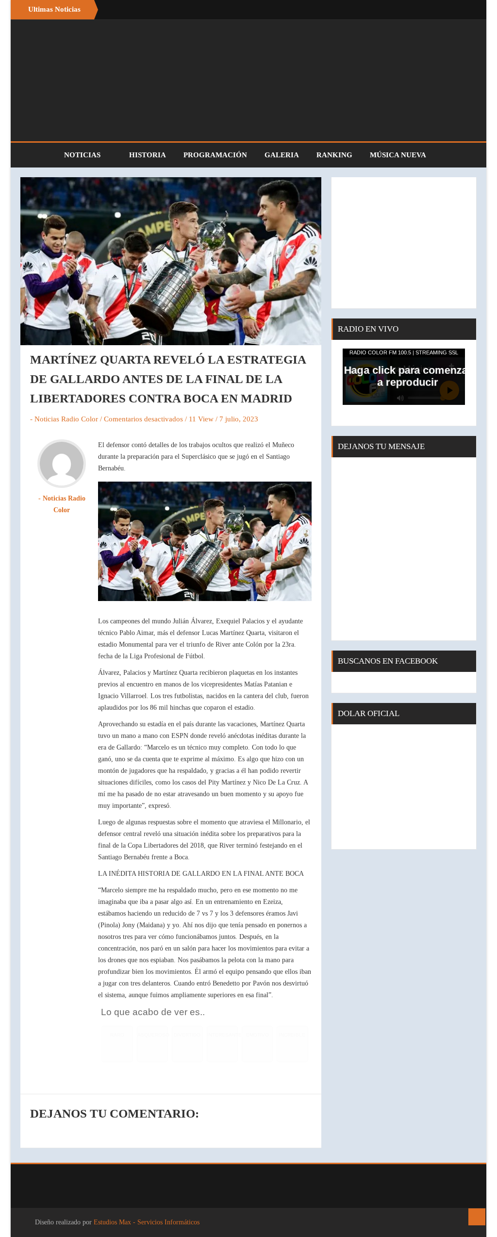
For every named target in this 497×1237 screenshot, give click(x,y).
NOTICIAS (83, 155)
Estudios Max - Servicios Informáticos (146, 1222)
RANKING (334, 155)
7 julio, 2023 (238, 419)
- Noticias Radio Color (64, 419)
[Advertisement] (404, 242)
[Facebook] (442, 9)
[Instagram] (462, 9)
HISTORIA (147, 155)
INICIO (37, 155)
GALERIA (282, 155)
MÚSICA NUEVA (398, 155)
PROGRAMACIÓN (215, 155)
